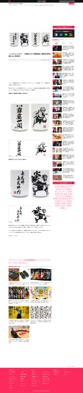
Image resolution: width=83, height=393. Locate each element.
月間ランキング (35, 385)
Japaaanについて (46, 374)
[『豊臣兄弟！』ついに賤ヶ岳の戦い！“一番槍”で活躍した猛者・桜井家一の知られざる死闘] (57, 164)
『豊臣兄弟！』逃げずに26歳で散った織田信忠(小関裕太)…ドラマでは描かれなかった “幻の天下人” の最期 (68, 122)
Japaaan (41, 1)
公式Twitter (61, 34)
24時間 (56, 43)
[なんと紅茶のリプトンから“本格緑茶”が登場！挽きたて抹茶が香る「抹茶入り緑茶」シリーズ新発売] (57, 150)
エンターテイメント (23, 5)
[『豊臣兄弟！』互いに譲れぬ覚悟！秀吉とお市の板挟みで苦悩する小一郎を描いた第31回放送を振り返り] (57, 144)
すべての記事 (12, 372)
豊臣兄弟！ (59, 203)
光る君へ (64, 205)
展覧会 (64, 203)
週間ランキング (46, 383)
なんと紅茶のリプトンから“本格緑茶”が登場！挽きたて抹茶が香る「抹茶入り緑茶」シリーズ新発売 (68, 149)
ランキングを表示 (63, 183)
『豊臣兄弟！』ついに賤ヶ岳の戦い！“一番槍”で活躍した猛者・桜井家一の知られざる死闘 (68, 163)
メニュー (9, 1)
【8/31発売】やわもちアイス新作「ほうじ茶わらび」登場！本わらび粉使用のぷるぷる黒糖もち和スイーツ (68, 136)
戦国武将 (69, 189)
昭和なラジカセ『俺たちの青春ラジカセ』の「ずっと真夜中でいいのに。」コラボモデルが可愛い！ (68, 95)
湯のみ (16, 262)
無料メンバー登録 (46, 378)
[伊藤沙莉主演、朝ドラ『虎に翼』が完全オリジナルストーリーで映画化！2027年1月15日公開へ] (57, 76)
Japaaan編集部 (43, 59)
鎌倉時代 (69, 203)
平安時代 (58, 189)
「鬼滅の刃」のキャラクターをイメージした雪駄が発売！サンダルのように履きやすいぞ (19, 283)
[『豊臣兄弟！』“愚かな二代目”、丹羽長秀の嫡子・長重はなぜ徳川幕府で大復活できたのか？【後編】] (57, 55)
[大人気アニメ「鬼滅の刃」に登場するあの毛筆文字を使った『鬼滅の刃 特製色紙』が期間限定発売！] (41, 312)
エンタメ (22, 383)
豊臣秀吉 (69, 201)
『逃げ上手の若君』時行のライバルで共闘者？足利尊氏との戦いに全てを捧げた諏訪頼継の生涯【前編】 (68, 88)
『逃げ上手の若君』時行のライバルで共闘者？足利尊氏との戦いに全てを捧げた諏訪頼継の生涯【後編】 (68, 170)
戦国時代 (63, 187)
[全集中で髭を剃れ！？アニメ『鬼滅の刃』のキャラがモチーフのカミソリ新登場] (41, 274)
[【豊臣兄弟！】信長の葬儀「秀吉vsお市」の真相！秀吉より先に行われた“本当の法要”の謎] (57, 82)
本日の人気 (34, 383)
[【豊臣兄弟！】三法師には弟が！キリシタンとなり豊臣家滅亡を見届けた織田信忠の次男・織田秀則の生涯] (57, 62)
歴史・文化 (23, 385)
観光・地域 (12, 383)
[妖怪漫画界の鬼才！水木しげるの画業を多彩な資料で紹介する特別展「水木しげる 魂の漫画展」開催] (57, 103)
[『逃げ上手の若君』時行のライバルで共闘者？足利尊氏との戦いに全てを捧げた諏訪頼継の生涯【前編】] (57, 89)
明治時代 (56, 198)
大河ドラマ (70, 187)
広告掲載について (35, 376)
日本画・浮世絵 (24, 374)
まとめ (22, 372)
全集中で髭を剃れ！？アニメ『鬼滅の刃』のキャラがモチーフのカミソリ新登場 (41, 283)
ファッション (12, 376)
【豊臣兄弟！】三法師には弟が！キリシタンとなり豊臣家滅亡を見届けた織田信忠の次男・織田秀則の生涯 (68, 61)
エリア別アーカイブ (35, 381)
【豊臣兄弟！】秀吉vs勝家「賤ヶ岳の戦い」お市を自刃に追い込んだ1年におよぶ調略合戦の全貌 (68, 47)
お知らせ (33, 374)
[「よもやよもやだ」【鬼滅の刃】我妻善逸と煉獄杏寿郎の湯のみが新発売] (30, 39)
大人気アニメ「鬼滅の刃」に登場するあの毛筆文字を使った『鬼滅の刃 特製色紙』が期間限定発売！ (41, 321)
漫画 (20, 262)
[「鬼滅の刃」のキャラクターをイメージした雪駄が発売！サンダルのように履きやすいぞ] (19, 274)
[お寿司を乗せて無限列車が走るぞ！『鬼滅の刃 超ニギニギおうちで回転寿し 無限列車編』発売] (19, 332)
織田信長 (69, 196)
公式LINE (66, 34)
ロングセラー (59, 191)
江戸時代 (58, 187)
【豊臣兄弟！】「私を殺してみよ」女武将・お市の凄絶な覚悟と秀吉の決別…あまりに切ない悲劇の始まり (68, 115)
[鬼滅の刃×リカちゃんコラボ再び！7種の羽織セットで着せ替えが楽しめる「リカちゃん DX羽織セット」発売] (19, 292)
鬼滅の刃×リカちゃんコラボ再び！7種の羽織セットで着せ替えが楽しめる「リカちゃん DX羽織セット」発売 (19, 302)
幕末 (62, 194)
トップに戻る (71, 366)
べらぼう (63, 196)
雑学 (70, 191)
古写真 (11, 387)
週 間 (63, 43)
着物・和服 (23, 376)
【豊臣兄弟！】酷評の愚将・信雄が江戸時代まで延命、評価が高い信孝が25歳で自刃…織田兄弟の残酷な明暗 (68, 129)
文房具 (58, 201)
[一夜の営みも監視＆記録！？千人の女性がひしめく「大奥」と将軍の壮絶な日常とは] (57, 178)
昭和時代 (58, 205)
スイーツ (65, 191)
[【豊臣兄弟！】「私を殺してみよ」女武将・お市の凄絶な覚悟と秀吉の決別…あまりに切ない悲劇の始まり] (57, 116)
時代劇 (70, 194)
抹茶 (67, 198)
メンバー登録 (71, 3)
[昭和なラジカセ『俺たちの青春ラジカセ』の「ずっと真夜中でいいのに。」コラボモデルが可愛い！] (57, 96)
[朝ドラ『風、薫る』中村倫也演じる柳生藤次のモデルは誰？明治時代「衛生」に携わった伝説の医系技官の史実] (57, 69)
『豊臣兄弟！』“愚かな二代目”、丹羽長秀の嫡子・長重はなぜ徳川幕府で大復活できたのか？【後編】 (68, 54)
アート (11, 374)
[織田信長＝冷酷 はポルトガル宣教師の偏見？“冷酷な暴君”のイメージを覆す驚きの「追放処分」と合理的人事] (57, 157)
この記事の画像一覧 (30, 260)
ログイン (66, 3)
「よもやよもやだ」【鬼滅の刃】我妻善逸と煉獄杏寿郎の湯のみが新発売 (40, 5)
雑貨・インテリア (13, 378)
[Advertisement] (30, 17)
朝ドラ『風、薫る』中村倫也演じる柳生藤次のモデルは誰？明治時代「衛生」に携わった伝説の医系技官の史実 (68, 68)
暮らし (11, 385)
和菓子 (22, 381)
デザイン (72, 198)
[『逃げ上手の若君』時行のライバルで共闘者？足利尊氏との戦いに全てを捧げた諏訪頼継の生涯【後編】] (57, 171)
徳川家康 (62, 198)
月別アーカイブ (46, 381)
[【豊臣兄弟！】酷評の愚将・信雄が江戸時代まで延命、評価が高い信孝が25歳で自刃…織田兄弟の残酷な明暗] (57, 130)
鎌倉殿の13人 (64, 208)
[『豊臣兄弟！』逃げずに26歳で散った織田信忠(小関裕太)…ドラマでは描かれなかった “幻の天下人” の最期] (57, 123)
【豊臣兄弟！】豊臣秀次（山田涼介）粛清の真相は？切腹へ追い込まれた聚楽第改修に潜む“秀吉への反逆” (68, 109)
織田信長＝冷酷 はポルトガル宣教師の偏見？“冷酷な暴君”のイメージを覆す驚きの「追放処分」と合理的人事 (68, 156)
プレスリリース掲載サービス (63, 27)
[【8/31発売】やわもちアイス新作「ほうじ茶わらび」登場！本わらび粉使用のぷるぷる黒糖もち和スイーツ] (57, 137)
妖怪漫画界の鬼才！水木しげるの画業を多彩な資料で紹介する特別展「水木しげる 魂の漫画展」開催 (68, 102)
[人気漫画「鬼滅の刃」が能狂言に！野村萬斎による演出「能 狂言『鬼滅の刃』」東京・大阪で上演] (19, 312)
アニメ (11, 262)
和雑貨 (22, 378)
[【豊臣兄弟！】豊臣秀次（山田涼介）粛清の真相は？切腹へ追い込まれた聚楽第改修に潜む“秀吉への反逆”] (57, 110)
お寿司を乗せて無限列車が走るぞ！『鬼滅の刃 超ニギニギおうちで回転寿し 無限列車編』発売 (19, 341)
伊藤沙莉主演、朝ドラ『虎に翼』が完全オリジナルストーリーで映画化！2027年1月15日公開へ (68, 75)
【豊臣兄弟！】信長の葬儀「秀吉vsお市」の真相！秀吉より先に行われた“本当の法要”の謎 (68, 81)
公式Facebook (56, 34)
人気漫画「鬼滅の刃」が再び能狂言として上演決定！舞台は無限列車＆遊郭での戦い (41, 301)
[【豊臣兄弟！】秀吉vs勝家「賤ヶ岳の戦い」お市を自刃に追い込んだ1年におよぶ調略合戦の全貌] (57, 48)
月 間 (71, 43)
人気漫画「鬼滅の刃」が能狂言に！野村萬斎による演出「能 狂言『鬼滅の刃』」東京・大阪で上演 (19, 321)
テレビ (58, 196)
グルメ (11, 381)
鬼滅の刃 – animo (13, 235)
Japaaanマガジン (16, 5)
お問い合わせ (45, 376)
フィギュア (63, 201)
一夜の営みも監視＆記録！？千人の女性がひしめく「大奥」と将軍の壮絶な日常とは (68, 176)
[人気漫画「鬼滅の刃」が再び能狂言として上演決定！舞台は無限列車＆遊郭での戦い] (41, 292)
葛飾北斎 (69, 205)
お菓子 (57, 194)
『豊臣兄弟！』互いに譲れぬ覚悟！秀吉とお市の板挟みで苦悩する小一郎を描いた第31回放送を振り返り (68, 143)
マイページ (34, 378)
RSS (71, 34)
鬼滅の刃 (24, 262)
